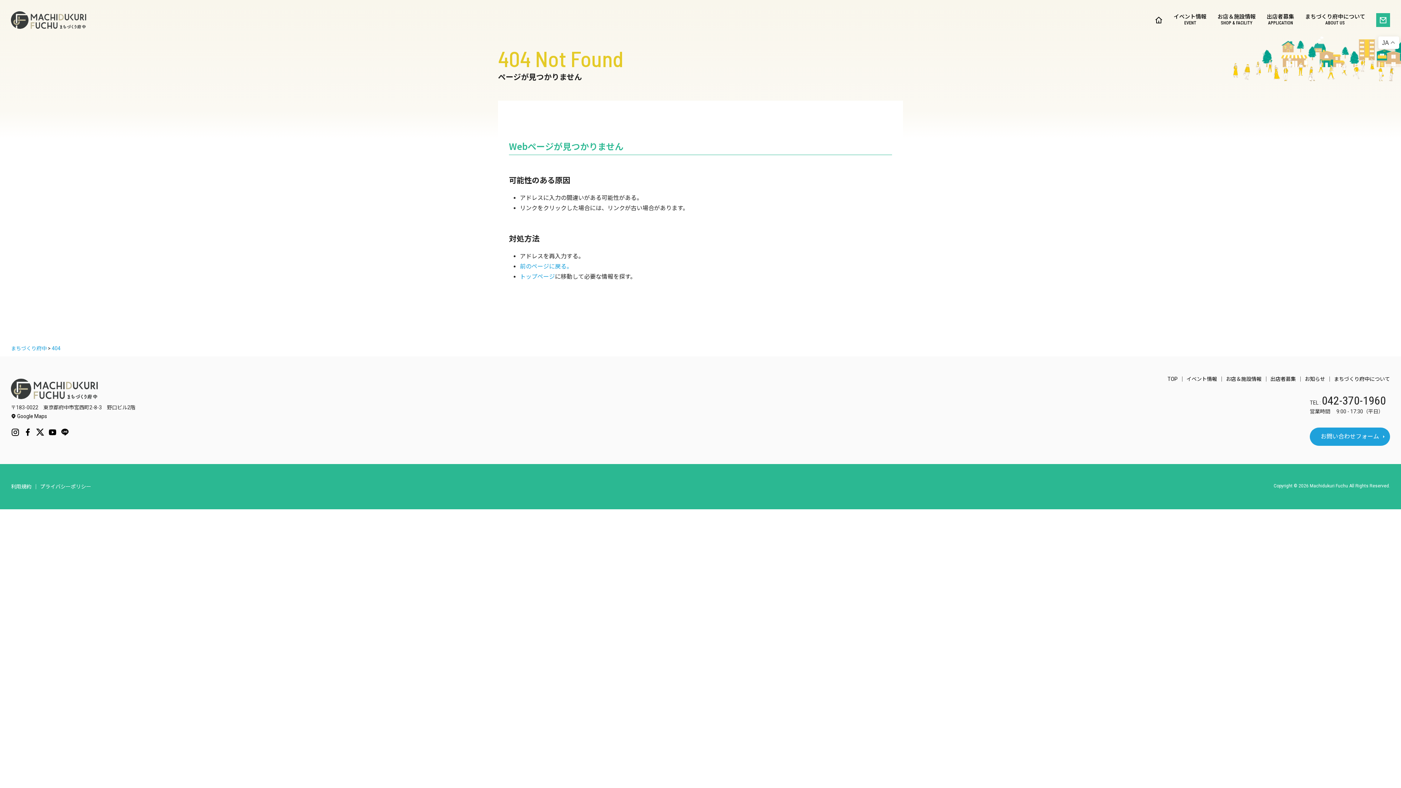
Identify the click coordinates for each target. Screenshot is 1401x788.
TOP (1173, 379)
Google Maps (31, 416)
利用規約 (21, 487)
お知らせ (1315, 379)
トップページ (537, 276)
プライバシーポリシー (65, 487)
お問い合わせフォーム (1350, 436)
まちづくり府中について (1335, 20)
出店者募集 (1280, 20)
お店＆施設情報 (1236, 20)
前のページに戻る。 (546, 266)
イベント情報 (1190, 20)
